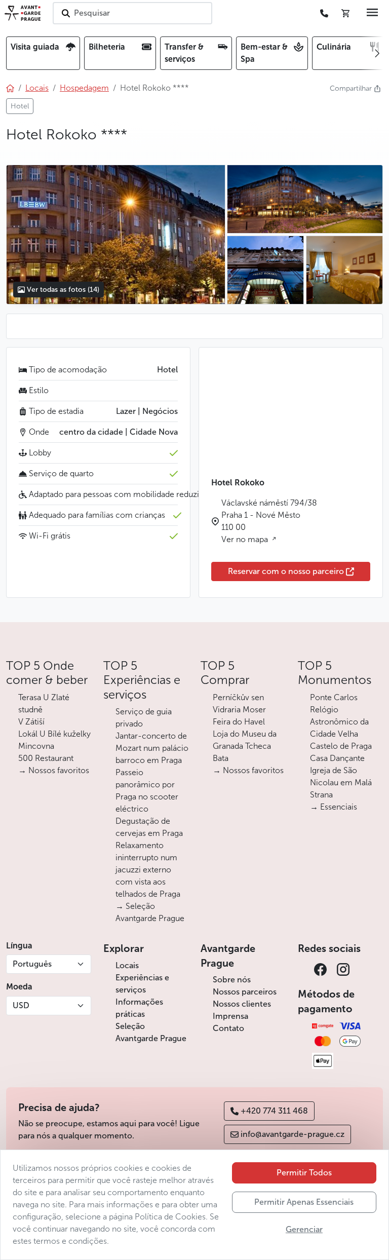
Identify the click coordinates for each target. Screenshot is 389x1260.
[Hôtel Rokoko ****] (115, 235)
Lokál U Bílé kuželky (54, 734)
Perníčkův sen (238, 697)
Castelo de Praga (341, 746)
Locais (127, 965)
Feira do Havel (239, 722)
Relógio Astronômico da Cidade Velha (339, 722)
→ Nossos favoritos (53, 770)
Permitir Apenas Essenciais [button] (304, 1202)
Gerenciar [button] (304, 1229)
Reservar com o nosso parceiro (286, 571)
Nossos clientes (242, 1004)
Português (32, 964)
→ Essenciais (333, 807)
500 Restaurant (45, 758)
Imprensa (230, 1016)
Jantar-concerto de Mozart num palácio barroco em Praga (151, 748)
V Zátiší (31, 722)
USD (21, 1005)
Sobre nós (232, 979)
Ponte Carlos (334, 697)
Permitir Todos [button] (304, 1172)
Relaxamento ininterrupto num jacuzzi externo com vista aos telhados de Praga (147, 870)
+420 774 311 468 (274, 1111)
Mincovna (36, 746)
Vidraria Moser (239, 709)
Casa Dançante (337, 758)
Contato (228, 1028)
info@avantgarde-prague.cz (292, 1134)
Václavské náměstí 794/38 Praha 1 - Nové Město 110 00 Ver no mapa (269, 521)
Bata (220, 758)
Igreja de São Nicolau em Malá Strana (341, 782)
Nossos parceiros (245, 992)
